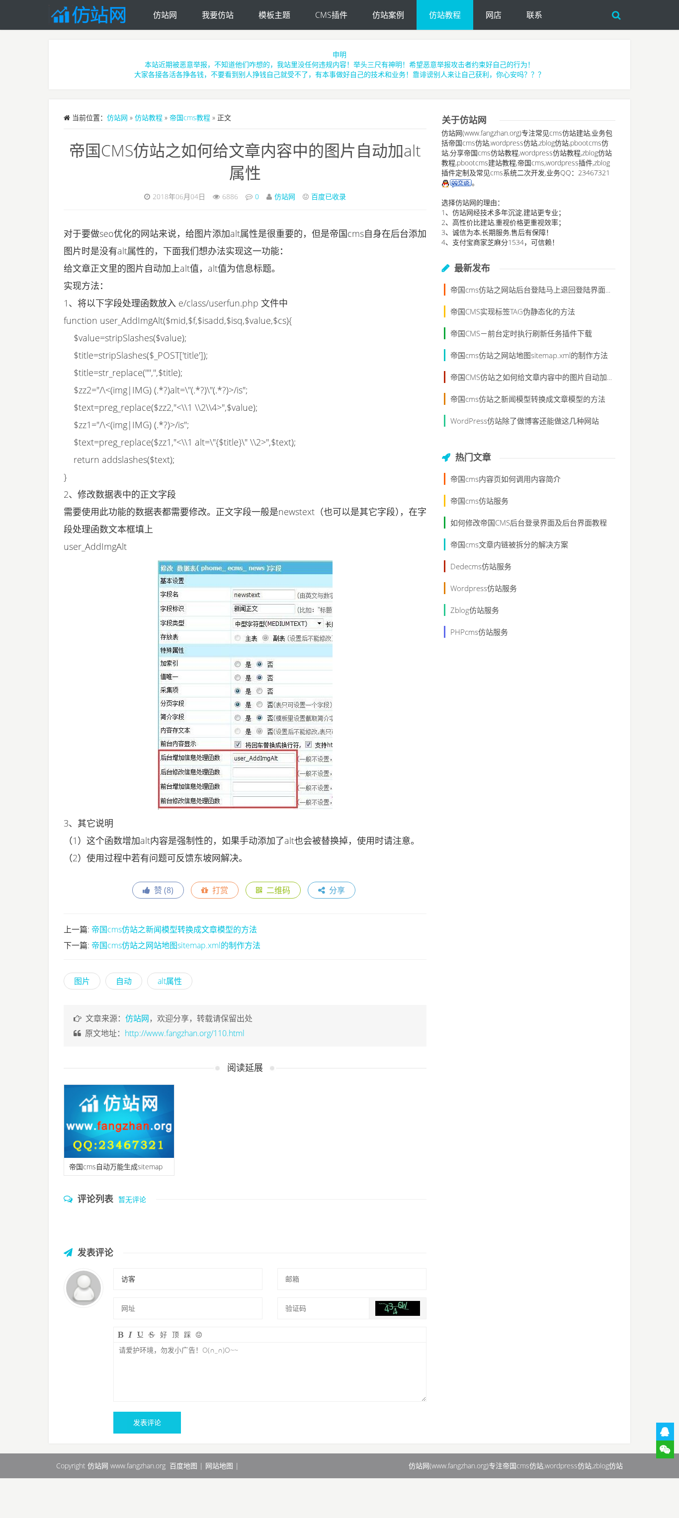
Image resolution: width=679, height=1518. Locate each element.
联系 (534, 14)
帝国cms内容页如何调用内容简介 (505, 479)
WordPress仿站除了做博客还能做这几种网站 (524, 421)
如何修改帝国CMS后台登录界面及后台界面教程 (528, 523)
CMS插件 (331, 14)
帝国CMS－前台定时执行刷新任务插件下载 (521, 333)
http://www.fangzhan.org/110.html (185, 1033)
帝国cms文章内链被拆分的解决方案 (509, 544)
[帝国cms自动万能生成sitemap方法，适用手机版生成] (119, 1121)
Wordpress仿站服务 (483, 588)
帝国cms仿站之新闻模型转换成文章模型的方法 (174, 929)
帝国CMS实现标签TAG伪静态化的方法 (512, 311)
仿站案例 (388, 14)
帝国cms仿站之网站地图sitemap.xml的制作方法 (175, 945)
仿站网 (165, 14)
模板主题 (274, 14)
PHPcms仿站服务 (479, 632)
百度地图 (183, 1465)
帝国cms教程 (190, 117)
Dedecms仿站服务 (480, 566)
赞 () (161, 890)
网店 (494, 14)
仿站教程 (445, 14)
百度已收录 (328, 196)
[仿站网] (95, 12)
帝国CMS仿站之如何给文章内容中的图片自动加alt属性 (540, 377)
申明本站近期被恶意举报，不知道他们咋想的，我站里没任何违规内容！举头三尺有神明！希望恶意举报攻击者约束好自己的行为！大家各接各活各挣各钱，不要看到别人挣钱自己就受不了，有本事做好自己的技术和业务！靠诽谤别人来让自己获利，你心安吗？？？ (339, 64)
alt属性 (170, 981)
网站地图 (219, 1465)
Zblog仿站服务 (474, 610)
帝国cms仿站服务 (479, 501)
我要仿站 (218, 14)
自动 (124, 981)
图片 (82, 981)
